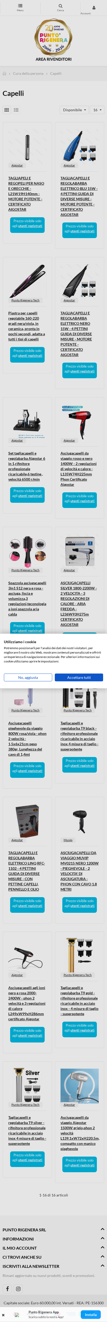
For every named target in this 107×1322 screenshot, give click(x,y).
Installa (91, 1314)
